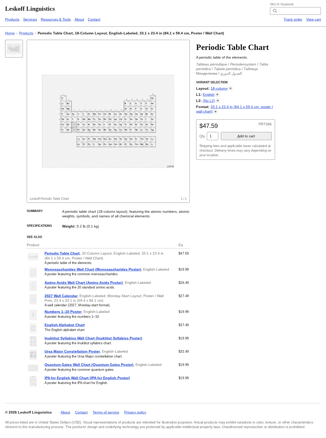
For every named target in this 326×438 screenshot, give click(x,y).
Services (30, 19)
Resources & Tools (56, 19)
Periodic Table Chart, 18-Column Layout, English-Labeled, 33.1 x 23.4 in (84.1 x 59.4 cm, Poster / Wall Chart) (131, 33)
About (79, 19)
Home (10, 33)
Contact (94, 19)
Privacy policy (135, 412)
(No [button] (209, 101)
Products (12, 19)
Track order (293, 19)
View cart (313, 19)
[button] (222, 88)
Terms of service (106, 412)
